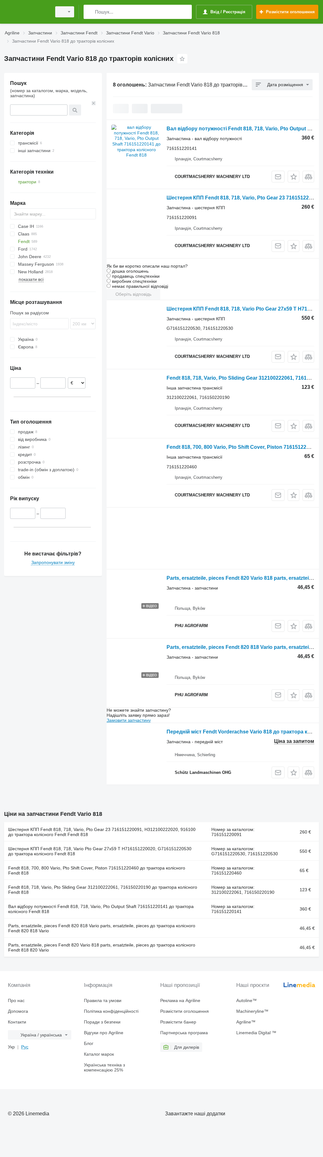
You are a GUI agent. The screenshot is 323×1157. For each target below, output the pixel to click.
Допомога (18, 1011)
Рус (24, 1046)
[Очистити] (93, 103)
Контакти (17, 1021)
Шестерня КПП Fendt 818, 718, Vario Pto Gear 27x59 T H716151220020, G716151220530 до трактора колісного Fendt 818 (99, 851)
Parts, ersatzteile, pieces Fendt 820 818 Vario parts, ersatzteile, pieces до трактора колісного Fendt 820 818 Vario (101, 928)
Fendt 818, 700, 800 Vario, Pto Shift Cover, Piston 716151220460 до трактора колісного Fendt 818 (96, 870)
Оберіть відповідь (133, 294)
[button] (293, 176)
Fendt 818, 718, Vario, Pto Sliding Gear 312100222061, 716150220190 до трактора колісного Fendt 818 (102, 890)
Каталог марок (99, 1054)
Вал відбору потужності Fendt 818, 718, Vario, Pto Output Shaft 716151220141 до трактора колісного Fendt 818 (101, 909)
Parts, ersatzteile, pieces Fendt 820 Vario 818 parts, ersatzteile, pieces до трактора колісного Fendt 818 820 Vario (101, 947)
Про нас (16, 1000)
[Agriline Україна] (27, 12)
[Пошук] (90, 12)
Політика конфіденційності (111, 1011)
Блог (88, 1043)
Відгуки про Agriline (103, 1032)
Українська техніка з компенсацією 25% (104, 1067)
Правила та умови (102, 1000)
